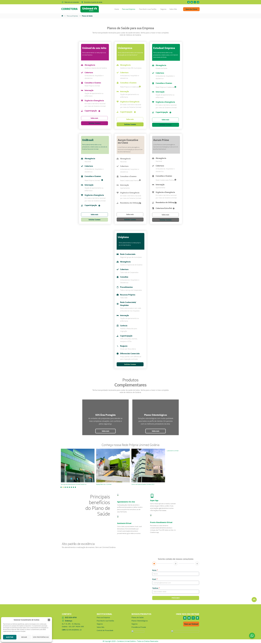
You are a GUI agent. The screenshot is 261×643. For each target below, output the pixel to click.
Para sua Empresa (128, 9)
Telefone (155, 588)
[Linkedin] (198, 2)
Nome (154, 570)
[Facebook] (188, 2)
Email (154, 579)
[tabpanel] (77, 467)
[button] (49, 620)
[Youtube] (192, 2)
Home (116, 9)
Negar (24, 637)
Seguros (163, 9)
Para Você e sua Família (147, 9)
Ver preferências (41, 637)
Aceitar (9, 637)
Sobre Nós (173, 9)
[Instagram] (195, 2)
